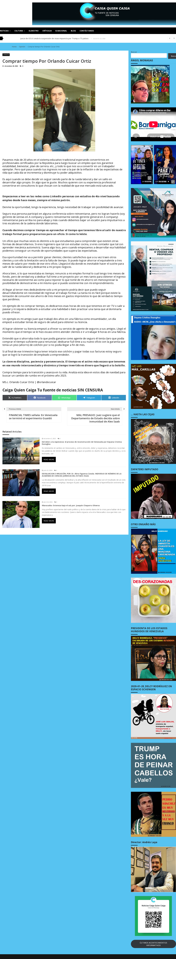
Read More (49, 459)
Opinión (6, 55)
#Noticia (8, 472)
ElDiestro (34, 30)
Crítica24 (47, 30)
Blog (73, 30)
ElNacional (61, 30)
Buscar (134, 52)
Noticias (4, 30)
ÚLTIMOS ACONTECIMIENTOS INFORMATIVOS (153, 944)
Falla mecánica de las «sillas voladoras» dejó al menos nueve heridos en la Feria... (56, 38)
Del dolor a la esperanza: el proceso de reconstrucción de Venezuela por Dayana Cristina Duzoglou (82, 443)
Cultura (18, 30)
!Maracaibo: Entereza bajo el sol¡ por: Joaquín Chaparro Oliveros (71, 505)
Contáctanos (87, 30)
